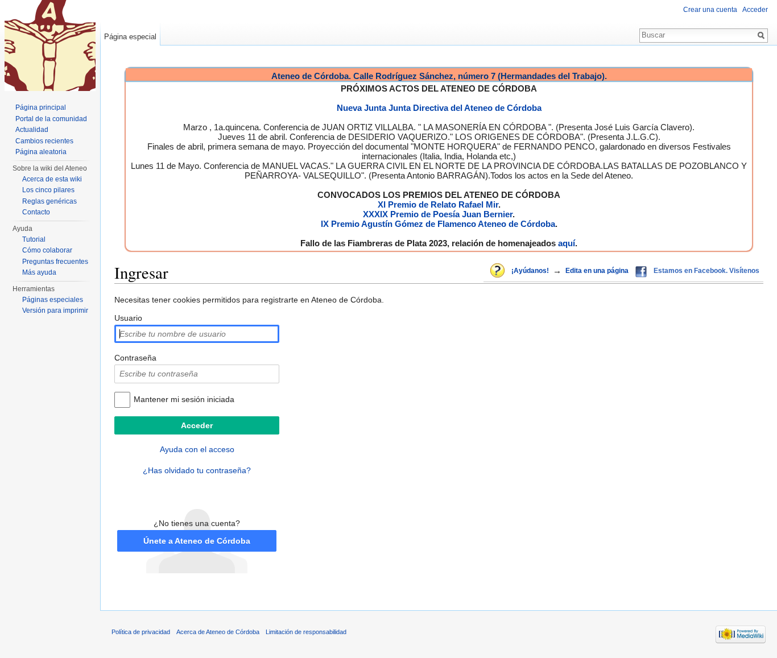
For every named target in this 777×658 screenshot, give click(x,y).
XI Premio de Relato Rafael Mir (438, 204)
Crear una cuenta (710, 10)
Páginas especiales (52, 300)
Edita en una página (597, 271)
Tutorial (34, 239)
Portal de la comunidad (51, 119)
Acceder (755, 10)
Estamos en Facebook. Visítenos (706, 271)
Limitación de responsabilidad (306, 631)
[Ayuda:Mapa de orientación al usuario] (498, 271)
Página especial (130, 36)
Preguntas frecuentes (55, 262)
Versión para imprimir (55, 310)
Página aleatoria (41, 152)
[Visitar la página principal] (50, 45)
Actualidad (31, 130)
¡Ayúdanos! (530, 271)
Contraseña (135, 357)
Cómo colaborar (47, 250)
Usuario (128, 317)
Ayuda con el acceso (197, 449)
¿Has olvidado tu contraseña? (197, 470)
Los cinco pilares (48, 190)
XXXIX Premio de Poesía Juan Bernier (438, 214)
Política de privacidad (140, 631)
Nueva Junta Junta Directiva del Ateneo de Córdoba (439, 108)
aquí (566, 243)
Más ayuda (39, 272)
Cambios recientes (44, 141)
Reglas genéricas (49, 201)
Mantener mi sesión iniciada (184, 399)
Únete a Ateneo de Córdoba (196, 540)
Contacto (36, 212)
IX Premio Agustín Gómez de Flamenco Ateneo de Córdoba (438, 224)
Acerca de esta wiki (52, 179)
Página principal (40, 107)
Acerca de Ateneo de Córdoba (217, 631)
